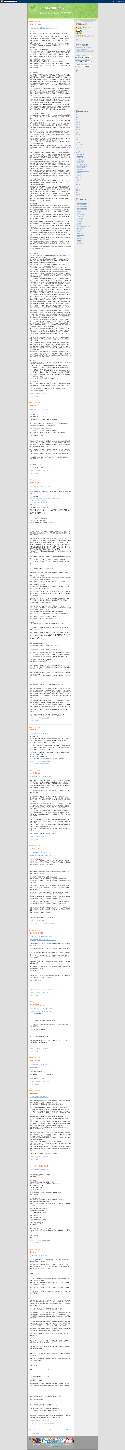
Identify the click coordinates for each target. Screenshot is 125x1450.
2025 (77, 114)
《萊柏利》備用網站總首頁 (82, 49)
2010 (77, 137)
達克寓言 (79, 233)
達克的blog (79, 228)
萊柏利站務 (79, 219)
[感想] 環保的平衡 (81, 209)
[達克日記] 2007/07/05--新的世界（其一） (42, 1011)
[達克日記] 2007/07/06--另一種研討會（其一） (43, 940)
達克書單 (37, 396)
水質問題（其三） (36, 849)
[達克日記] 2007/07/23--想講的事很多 (40, 409)
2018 (77, 124)
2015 (77, 129)
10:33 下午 (44, 393)
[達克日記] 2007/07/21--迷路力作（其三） (41, 486)
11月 (78, 146)
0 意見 (48, 393)
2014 (77, 131)
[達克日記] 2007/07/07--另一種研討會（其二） (42, 936)
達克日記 (37, 473)
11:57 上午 (44, 920)
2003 (77, 189)
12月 (78, 144)
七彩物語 (79, 213)
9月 (78, 149)
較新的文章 (32, 1429)
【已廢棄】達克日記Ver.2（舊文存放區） (85, 50)
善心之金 (33, 1252)
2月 (78, 180)
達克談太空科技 (80, 235)
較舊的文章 (68, 1429)
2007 (77, 142)
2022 (77, 117)
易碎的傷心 (33, 1093)
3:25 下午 (44, 717)
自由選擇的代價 (35, 773)
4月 (78, 177)
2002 (77, 190)
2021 (77, 119)
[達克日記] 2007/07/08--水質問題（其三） (41, 852)
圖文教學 (79, 238)
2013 (77, 132)
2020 (77, 121)
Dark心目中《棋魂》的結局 (39, 1166)
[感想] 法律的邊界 (81, 204)
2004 (77, 187)
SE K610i (33, 730)
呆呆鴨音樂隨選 (80, 218)
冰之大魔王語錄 (80, 214)
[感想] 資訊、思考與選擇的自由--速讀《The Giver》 (43, 28)
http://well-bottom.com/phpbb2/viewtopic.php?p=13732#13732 (46, 498)
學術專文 (79, 241)
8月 (78, 151)
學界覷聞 (79, 240)
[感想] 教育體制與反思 (82, 208)
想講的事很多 (34, 405)
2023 (77, 116)
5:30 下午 (44, 1420)
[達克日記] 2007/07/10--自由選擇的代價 (40, 776)
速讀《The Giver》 (36, 24)
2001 (77, 192)
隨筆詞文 (79, 243)
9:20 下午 (44, 1156)
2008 (77, 141)
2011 (77, 136)
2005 (77, 185)
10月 (78, 147)
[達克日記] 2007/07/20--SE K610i (39, 733)
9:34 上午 (44, 992)
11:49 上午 (44, 836)
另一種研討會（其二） (37, 933)
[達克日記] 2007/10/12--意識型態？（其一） (47, 989)
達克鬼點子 (79, 231)
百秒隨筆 (79, 216)
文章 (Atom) (36, 1433)
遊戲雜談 (79, 223)
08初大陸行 (79, 211)
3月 (78, 179)
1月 (78, 182)
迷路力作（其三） (36, 483)
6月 (78, 174)
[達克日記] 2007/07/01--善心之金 (38, 1255)
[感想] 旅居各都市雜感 (82, 206)
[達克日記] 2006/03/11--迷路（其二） (40, 502)
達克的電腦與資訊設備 (44, 763)
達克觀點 (52, 923)
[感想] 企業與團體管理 (40, 923)
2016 (77, 127)
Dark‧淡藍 (87, 27)
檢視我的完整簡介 (79, 39)
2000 (77, 194)
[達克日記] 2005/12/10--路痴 (37, 500)
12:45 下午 (44, 761)
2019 (77, 122)
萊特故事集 (79, 221)
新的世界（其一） (36, 1061)
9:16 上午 (44, 1081)
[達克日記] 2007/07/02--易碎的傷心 (39, 1097)
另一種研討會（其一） (37, 1005)
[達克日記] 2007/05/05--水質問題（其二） (42, 855)
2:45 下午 (44, 470)
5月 (78, 175)
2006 (77, 184)
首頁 (50, 1429)
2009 (77, 139)
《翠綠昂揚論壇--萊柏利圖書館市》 (84, 47)
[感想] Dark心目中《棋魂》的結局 (39, 1169)
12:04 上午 (44, 1240)
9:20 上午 (44, 1048)
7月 (78, 152)
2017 (77, 126)
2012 (77, 134)
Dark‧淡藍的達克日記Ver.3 (52, 8)
